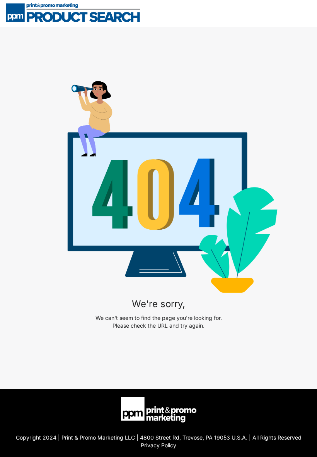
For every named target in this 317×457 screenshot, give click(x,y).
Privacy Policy (158, 445)
